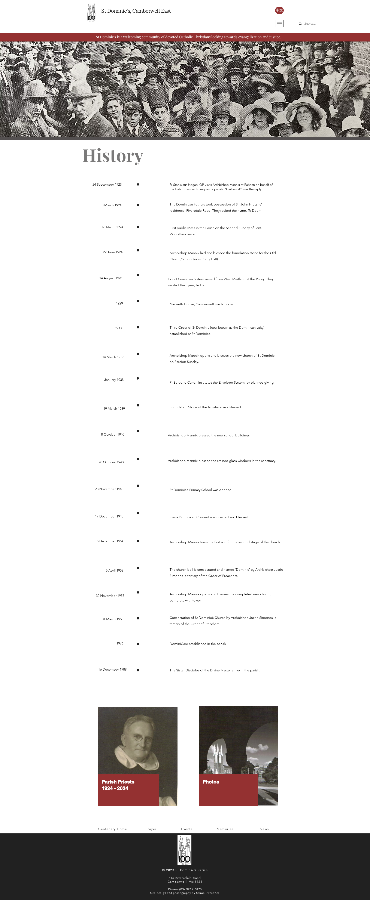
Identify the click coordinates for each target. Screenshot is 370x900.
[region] (138, 759)
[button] (279, 23)
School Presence (208, 892)
